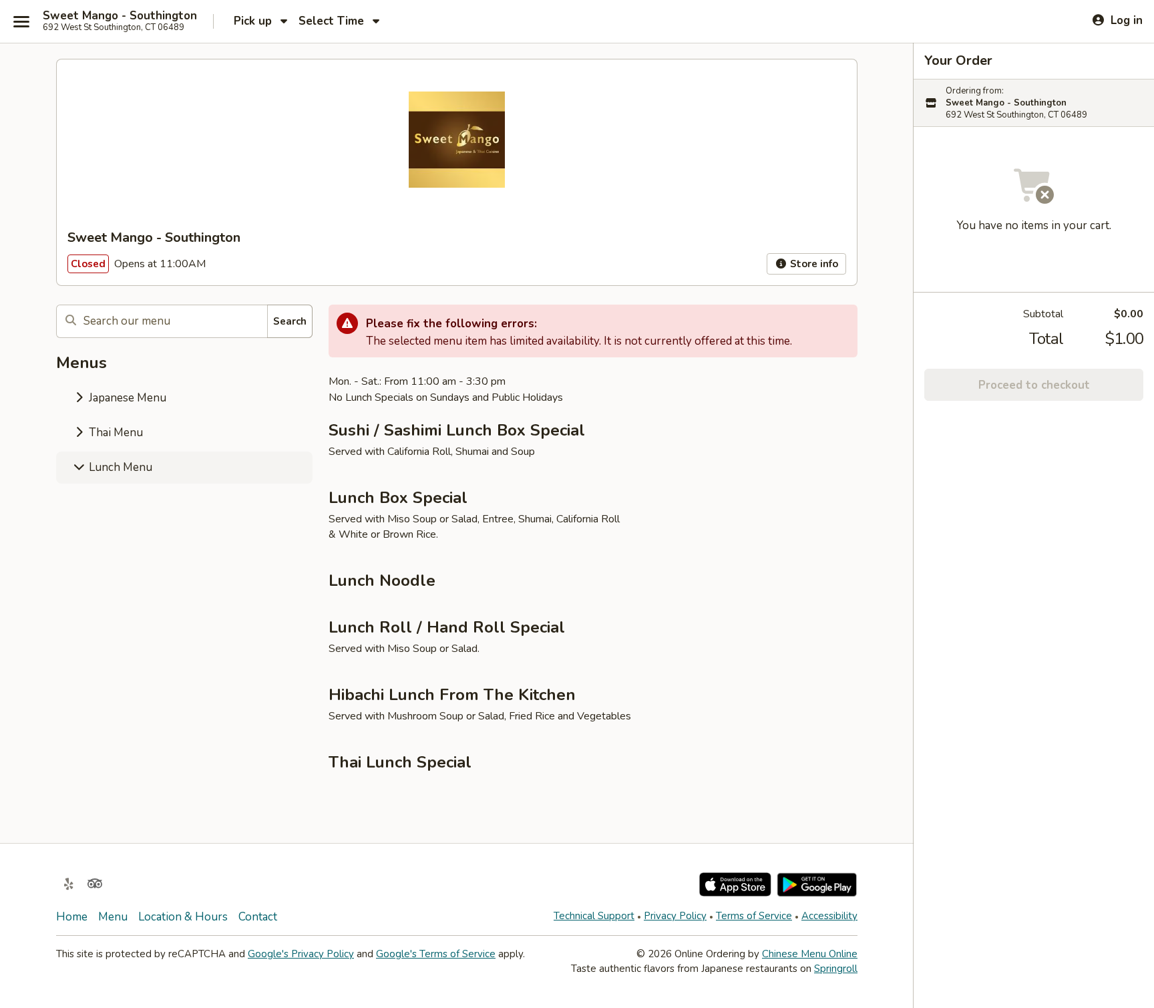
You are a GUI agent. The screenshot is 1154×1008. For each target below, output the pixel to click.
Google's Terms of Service (436, 954)
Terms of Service (754, 915)
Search (290, 321)
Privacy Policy (675, 915)
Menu (113, 917)
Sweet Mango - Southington (120, 16)
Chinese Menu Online (809, 954)
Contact (257, 917)
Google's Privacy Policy (301, 954)
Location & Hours (183, 917)
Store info (812, 264)
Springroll (835, 968)
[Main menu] (21, 21)
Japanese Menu (126, 397)
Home (71, 917)
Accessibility (829, 915)
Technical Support (594, 915)
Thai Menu (114, 432)
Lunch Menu (119, 467)
